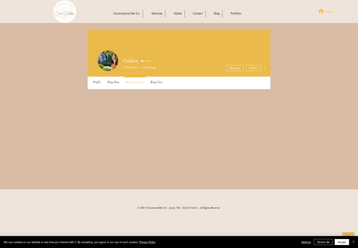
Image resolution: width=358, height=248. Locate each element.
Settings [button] (306, 242)
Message (235, 68)
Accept (342, 242)
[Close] (353, 242)
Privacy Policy (147, 242)
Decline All (323, 242)
